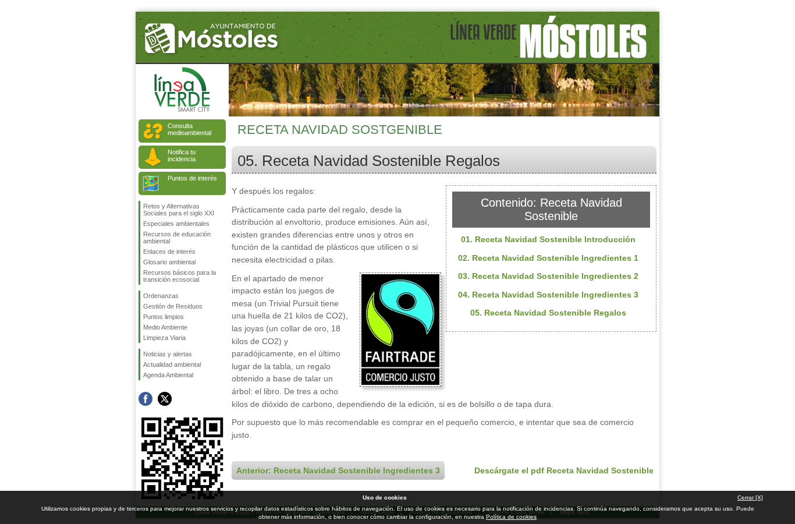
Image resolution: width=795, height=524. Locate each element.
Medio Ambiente (165, 327)
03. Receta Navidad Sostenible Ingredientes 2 (548, 276)
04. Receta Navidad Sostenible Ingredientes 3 (548, 294)
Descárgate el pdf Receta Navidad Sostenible (564, 470)
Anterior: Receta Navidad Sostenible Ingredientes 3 (338, 470)
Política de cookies (511, 517)
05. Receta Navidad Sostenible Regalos (548, 312)
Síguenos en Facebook (145, 399)
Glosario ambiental (169, 262)
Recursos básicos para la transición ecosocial (179, 276)
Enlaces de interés (169, 251)
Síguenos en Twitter (165, 399)
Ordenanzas (161, 295)
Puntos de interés (192, 178)
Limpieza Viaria (164, 337)
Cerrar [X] (750, 497)
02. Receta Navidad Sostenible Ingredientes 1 (548, 258)
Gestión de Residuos (173, 306)
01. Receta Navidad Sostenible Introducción (548, 239)
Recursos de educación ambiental (177, 238)
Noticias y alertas (167, 353)
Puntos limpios (163, 316)
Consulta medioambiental (189, 129)
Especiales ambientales (176, 223)
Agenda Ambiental (168, 374)
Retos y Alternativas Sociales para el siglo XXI (178, 210)
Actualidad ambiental (172, 364)
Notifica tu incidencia (182, 155)
